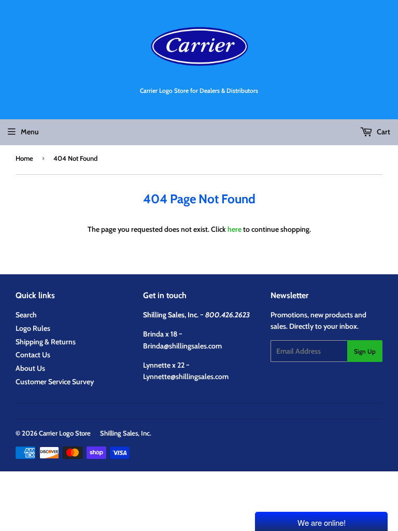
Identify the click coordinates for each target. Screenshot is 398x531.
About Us (30, 368)
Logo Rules (33, 328)
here (234, 229)
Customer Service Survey (55, 381)
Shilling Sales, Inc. (125, 433)
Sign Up (365, 351)
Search (26, 314)
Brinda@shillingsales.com (182, 346)
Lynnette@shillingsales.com (186, 376)
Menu (30, 131)
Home (24, 158)
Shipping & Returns (46, 341)
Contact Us (33, 354)
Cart (382, 131)
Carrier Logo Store (65, 433)
